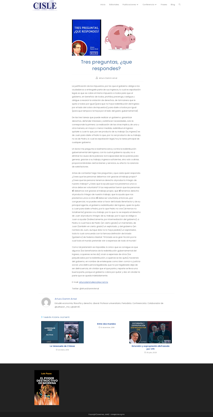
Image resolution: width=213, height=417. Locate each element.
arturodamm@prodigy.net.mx (93, 282)
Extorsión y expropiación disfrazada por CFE (150, 347)
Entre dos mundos (106, 324)
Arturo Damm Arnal (108, 78)
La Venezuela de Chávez (62, 346)
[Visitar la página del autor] (46, 302)
